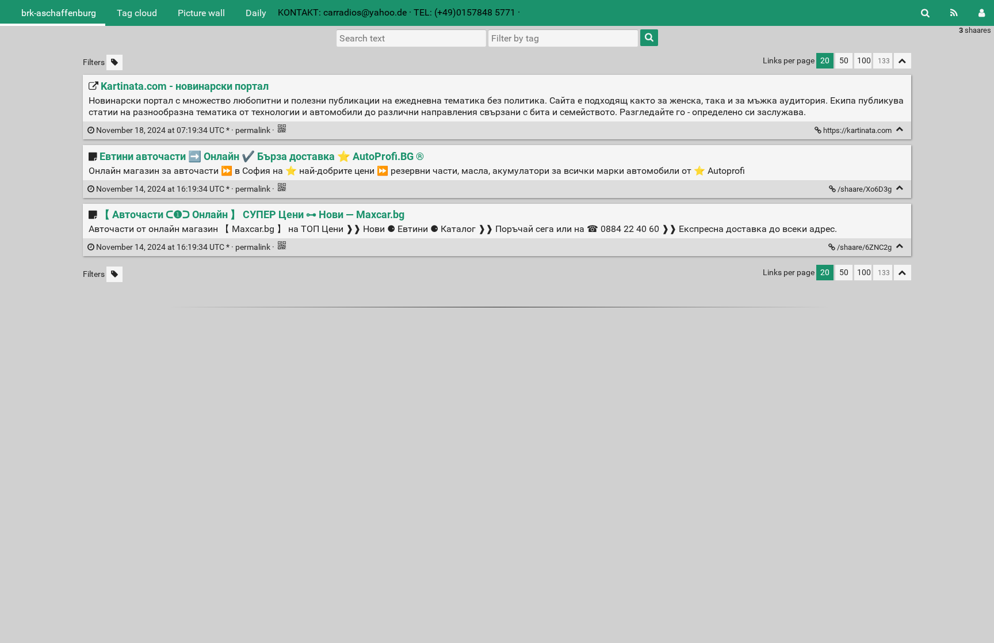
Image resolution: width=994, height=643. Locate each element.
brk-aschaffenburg (58, 12)
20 (824, 61)
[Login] (981, 13)
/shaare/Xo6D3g (864, 189)
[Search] (925, 13)
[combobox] (563, 38)
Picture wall (201, 12)
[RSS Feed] (954, 13)
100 (864, 61)
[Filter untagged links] (114, 62)
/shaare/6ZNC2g (864, 247)
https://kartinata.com (857, 130)
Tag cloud (137, 12)
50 (843, 61)
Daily (256, 12)
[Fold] (900, 129)
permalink (183, 130)
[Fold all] (902, 61)
